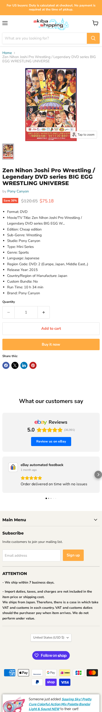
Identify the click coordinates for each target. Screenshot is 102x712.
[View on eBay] (13, 467)
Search (11, 697)
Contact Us (82, 708)
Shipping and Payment (37, 697)
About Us (64, 697)
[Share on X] (15, 365)
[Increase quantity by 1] (44, 312)
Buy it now (51, 344)
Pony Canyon (18, 191)
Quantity (8, 302)
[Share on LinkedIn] (24, 365)
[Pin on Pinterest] (33, 365)
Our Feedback (85, 697)
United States (48, 637)
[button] (4, 474)
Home (7, 53)
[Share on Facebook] (5, 365)
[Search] (93, 38)
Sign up (73, 555)
